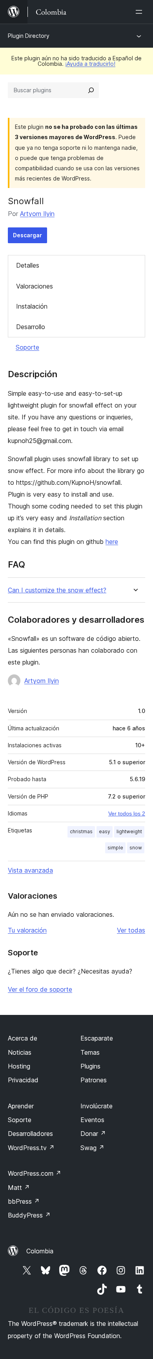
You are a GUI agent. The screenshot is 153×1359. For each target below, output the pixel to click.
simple (115, 848)
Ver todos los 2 (126, 813)
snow (135, 848)
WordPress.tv (31, 1148)
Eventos (92, 1120)
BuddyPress (29, 1215)
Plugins (90, 1066)
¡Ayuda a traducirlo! (90, 63)
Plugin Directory (28, 35)
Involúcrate (96, 1106)
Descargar (27, 235)
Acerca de (22, 1038)
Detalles (27, 265)
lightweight (129, 831)
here (112, 541)
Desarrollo (30, 327)
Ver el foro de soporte (40, 989)
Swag (92, 1148)
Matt (19, 1187)
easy (104, 831)
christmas (81, 831)
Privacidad (23, 1080)
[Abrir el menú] (140, 12)
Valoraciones (34, 286)
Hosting (19, 1066)
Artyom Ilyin (37, 214)
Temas (90, 1052)
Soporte (27, 347)
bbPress (24, 1201)
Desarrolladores (30, 1133)
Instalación (31, 306)
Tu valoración (27, 930)
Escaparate (96, 1038)
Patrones (93, 1080)
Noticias (19, 1052)
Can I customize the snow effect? (57, 590)
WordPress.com (34, 1173)
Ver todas (131, 930)
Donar (93, 1133)
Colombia (39, 1251)
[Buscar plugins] (91, 90)
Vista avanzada (30, 870)
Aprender (21, 1106)
